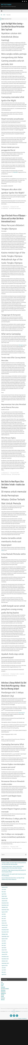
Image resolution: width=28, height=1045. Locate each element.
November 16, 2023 (15, 674)
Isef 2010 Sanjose (6, 4)
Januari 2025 (4, 927)
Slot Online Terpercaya (7, 474)
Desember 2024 (5, 929)
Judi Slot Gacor (5, 208)
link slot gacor (22, 712)
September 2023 (5, 963)
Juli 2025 (4, 914)
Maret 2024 (4, 950)
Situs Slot (22, 674)
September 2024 (5, 936)
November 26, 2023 (15, 472)
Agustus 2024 (5, 938)
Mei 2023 (4, 972)
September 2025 (5, 909)
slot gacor (21, 345)
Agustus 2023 (5, 965)
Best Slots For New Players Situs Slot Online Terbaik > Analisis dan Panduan (13, 484)
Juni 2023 (4, 970)
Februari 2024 (5, 952)
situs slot (3, 987)
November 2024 (5, 932)
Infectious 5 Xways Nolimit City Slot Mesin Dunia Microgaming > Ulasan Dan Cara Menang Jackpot (13, 686)
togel (2, 985)
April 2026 (4, 894)
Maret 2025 (4, 923)
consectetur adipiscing (15, 1011)
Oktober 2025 (5, 907)
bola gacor (3, 991)
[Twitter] (24, 1)
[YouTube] (23, 1)
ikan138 (2, 999)
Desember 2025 (5, 903)
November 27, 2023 (15, 206)
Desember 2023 (5, 956)
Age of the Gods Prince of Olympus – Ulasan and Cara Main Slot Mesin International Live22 (14, 218)
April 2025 (4, 920)
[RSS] (26, 1)
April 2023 (4, 974)
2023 (4, 14)
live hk (2, 983)
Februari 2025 (5, 925)
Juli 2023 (4, 967)
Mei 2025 (4, 918)
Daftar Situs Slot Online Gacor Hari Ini (10, 675)
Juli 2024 (4, 941)
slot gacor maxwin (5, 988)
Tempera (19, 1018)
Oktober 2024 (5, 934)
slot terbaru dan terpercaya (15, 208)
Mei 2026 (4, 891)
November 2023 (5, 958)
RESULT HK (3, 993)
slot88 (2, 996)
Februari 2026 (5, 898)
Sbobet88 (15, 172)
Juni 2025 (4, 916)
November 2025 (5, 905)
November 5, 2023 (14, 846)
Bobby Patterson (6, 206)
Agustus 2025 (5, 912)
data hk (2, 994)
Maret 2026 (4, 896)
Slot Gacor (3, 990)
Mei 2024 (4, 945)
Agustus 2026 (5, 887)
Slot (2, 982)
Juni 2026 (4, 889)
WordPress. (24, 1018)
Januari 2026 (4, 900)
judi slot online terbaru (17, 848)
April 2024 (4, 947)
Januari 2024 (4, 954)
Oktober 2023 (5, 961)
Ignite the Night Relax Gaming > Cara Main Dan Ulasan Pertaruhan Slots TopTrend (12, 26)
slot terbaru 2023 (16, 474)
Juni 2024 (4, 943)
